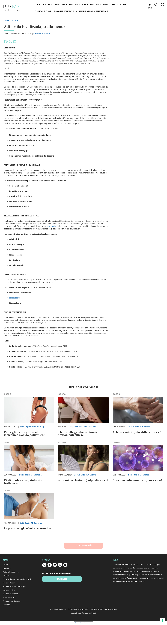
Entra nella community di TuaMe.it (17, 579)
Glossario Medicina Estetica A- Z (92, 11)
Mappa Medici (9, 597)
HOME (7, 21)
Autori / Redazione (11, 572)
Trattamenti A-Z (43, 11)
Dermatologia (110, 5)
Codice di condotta (11, 594)
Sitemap (6, 605)
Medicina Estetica (71, 5)
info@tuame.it (112, 609)
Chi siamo (7, 568)
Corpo (15, 21)
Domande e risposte (64, 11)
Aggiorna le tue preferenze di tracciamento (83, 613)
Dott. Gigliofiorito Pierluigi (32, 426)
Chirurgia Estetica (91, 5)
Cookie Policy (9, 590)
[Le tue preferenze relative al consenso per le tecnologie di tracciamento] (162, 620)
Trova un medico (43, 5)
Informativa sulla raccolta (83, 623)
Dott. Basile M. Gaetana (85, 426)
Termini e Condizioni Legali (14, 586)
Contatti (6, 575)
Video (123, 5)
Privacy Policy (9, 583)
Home (5, 565)
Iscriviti (62, 579)
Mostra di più (84, 545)
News (57, 5)
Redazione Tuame (41, 33)
